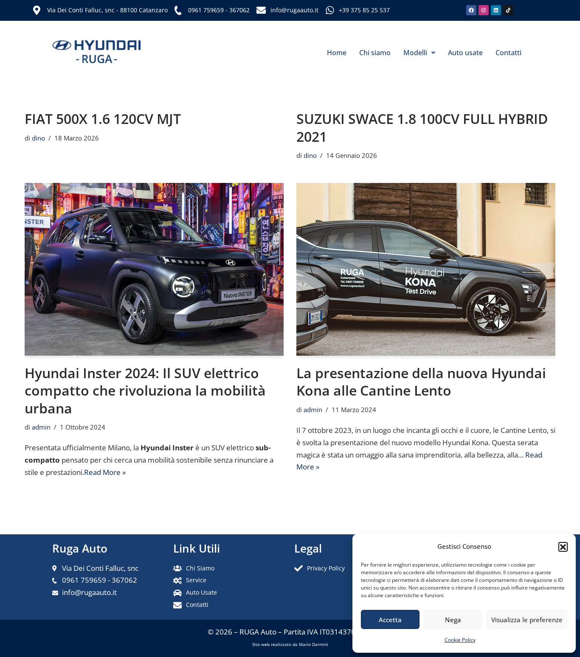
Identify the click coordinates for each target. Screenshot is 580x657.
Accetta (390, 619)
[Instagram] (484, 10)
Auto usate (465, 52)
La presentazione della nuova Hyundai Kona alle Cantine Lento (421, 382)
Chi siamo (375, 52)
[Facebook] (471, 10)
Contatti (508, 52)
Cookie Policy (460, 639)
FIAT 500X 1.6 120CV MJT (103, 119)
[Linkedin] (496, 10)
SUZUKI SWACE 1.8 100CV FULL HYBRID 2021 (422, 128)
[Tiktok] (508, 10)
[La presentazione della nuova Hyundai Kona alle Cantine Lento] (425, 269)
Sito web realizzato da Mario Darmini (290, 644)
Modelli (415, 52)
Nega (453, 619)
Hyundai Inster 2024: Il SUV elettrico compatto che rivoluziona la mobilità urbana (145, 390)
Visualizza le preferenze (527, 619)
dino (38, 138)
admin (41, 427)
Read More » (105, 472)
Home (336, 52)
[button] (563, 546)
